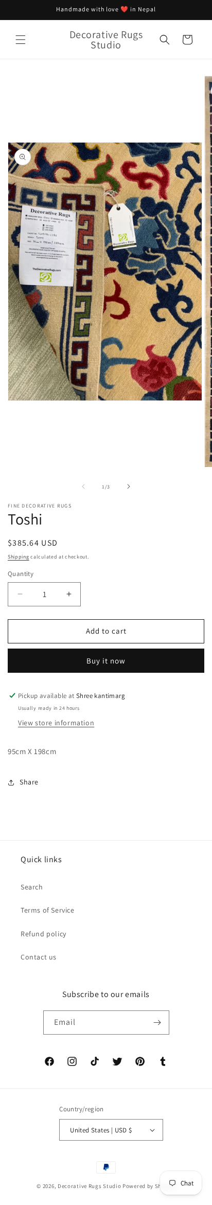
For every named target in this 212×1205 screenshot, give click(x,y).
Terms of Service (48, 910)
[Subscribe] (157, 1022)
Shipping (18, 556)
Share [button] (29, 782)
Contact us (39, 957)
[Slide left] (83, 486)
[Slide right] (128, 486)
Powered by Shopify (148, 1186)
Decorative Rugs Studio (89, 1186)
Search (32, 887)
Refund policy (43, 933)
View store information (56, 722)
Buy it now (106, 661)
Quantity (20, 573)
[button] (20, 39)
